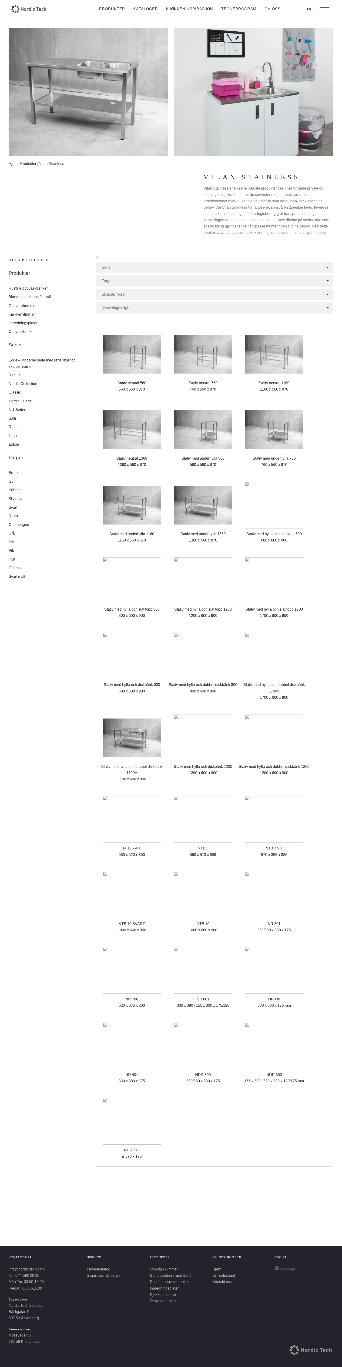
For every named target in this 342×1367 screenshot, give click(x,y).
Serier (15, 344)
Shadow (15, 499)
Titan (13, 436)
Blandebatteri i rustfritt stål (30, 297)
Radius (14, 375)
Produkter (112, 9)
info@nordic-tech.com (27, 1269)
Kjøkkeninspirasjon (189, 9)
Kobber (15, 490)
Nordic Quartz (20, 401)
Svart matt (17, 576)
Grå (12, 533)
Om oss (273, 9)
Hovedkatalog (98, 1269)
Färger (16, 457)
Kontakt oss (222, 1282)
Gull (12, 481)
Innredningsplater (23, 323)
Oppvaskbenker (22, 332)
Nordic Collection (23, 384)
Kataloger (145, 9)
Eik (11, 551)
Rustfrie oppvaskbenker (28, 288)
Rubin (14, 427)
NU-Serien (17, 410)
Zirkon (14, 444)
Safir (12, 418)
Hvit (12, 559)
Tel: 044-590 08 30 (24, 1275)
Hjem (13, 164)
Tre (11, 542)
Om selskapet (223, 1275)
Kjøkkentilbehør (22, 314)
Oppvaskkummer (23, 306)
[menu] (324, 10)
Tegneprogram (238, 9)
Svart (13, 507)
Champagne (19, 525)
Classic (15, 392)
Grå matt (16, 568)
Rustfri (14, 516)
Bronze (14, 473)
